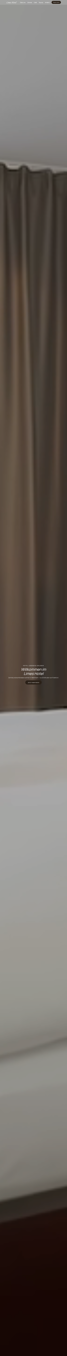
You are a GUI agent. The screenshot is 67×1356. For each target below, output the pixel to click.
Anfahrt (47, 2)
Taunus (41, 2)
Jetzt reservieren (33, 682)
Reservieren (56, 2)
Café (35, 2)
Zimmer (29, 2)
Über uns (22, 2)
